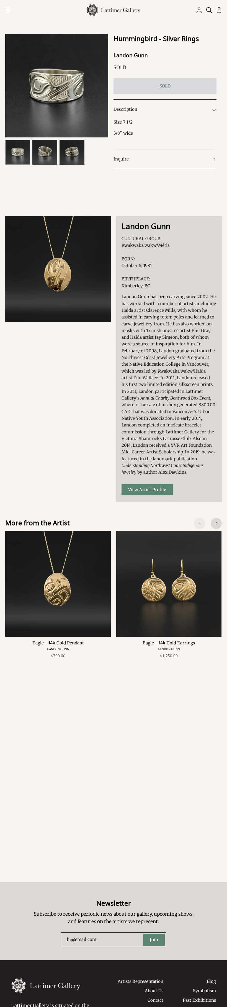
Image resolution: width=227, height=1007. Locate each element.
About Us (154, 990)
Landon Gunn (131, 55)
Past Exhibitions (199, 1000)
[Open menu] (5, 10)
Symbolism (204, 990)
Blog (211, 981)
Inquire (121, 159)
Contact (155, 1000)
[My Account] (197, 10)
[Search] (207, 10)
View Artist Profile (147, 489)
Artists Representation (140, 981)
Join (154, 939)
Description (125, 109)
